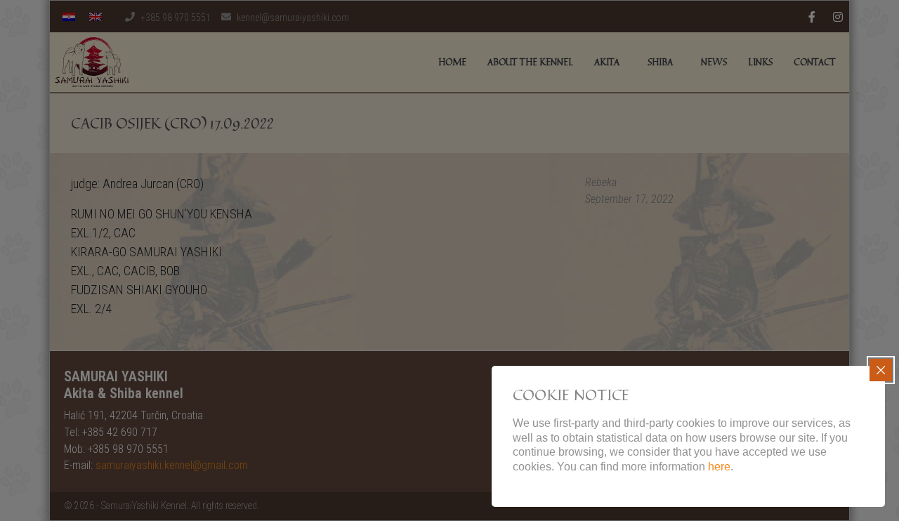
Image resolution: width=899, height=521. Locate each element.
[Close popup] (881, 370)
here (719, 467)
